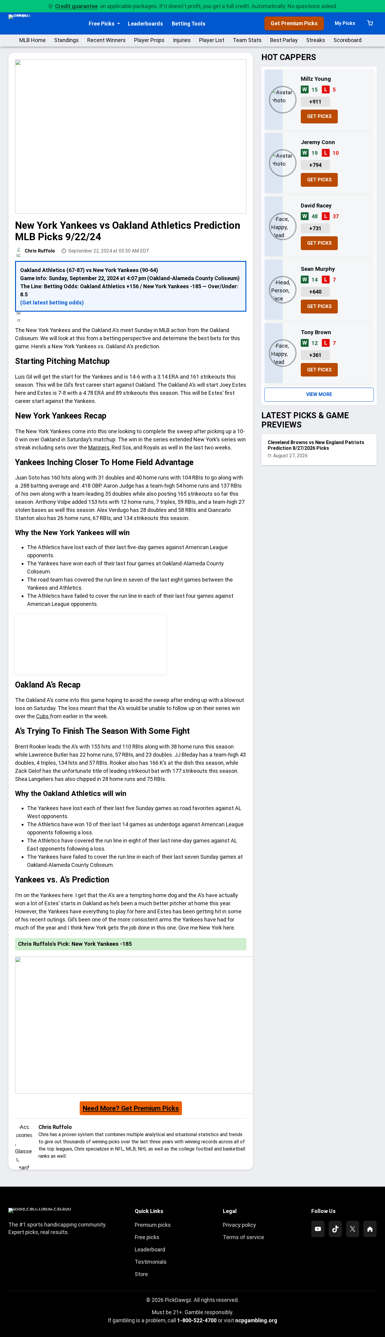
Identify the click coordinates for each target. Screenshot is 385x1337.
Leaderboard (150, 1249)
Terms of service (243, 1237)
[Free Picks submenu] (118, 23)
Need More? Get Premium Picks (131, 1108)
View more (319, 394)
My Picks (345, 23)
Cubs (43, 716)
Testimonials (151, 1262)
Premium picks (153, 1225)
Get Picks (319, 116)
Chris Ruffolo (40, 251)
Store (141, 1274)
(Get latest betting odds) (52, 302)
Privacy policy (239, 1225)
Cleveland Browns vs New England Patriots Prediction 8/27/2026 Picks (316, 445)
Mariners (98, 447)
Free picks (147, 1237)
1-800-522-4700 (197, 1320)
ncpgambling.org (256, 1320)
